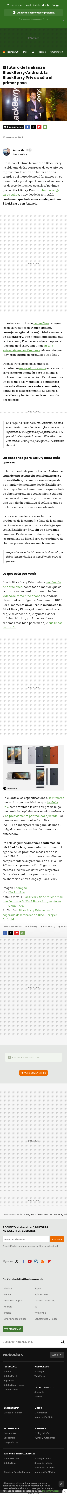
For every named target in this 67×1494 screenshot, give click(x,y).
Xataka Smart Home (14, 1384)
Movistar (8, 1288)
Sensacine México (43, 1462)
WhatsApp (40, 1312)
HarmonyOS (13, 51)
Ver (35, 1072)
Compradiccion (11, 1442)
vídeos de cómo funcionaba (21, 596)
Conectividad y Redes (46, 1318)
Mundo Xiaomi (11, 1389)
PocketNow (41, 323)
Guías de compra (13, 1300)
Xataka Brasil (10, 1462)
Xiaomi (7, 1294)
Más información (50, 1490)
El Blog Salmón (41, 1433)
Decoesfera (9, 1437)
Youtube (29, 1260)
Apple (37, 1288)
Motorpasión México (44, 1471)
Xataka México (11, 1458)
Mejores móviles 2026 (37, 1214)
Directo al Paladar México (17, 1471)
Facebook (27, 127)
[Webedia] (13, 1356)
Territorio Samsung (44, 1300)
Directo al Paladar (13, 1412)
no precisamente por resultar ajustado (31, 816)
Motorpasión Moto (43, 1417)
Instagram (36, 1260)
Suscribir (57, 1239)
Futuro (18, 926)
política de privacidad (47, 1245)
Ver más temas (12, 1328)
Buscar (63, 1342)
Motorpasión (40, 1412)
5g (35, 1306)
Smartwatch (56, 51)
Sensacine (39, 1391)
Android (8, 1306)
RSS (42, 1260)
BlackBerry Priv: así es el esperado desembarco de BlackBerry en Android (30, 915)
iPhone (7, 1312)
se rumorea (56, 798)
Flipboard (39, 127)
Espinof (38, 1396)
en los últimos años (32, 368)
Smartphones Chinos (15, 1318)
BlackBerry (31, 926)
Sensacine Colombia (44, 1467)
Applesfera (9, 1380)
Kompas (21, 888)
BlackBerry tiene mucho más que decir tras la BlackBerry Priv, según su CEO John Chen (33, 901)
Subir (55, 1354)
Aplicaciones (41, 1294)
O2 (33, 51)
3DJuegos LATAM (42, 1458)
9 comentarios (15, 126)
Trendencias (10, 1433)
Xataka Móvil (10, 1375)
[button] (22, 150)
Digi (25, 51)
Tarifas (42, 51)
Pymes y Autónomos (44, 1437)
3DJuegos (39, 1371)
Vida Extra (39, 1375)
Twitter (33, 127)
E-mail (45, 127)
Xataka (7, 1371)
